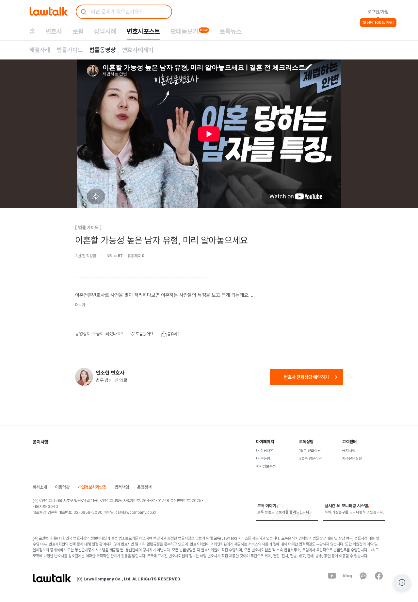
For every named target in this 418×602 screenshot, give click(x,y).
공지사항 (348, 450)
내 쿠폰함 (263, 458)
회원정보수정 (266, 466)
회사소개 (40, 487)
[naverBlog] (347, 575)
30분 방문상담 (310, 458)
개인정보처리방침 (92, 487)
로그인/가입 (378, 11)
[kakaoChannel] (363, 575)
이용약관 (62, 487)
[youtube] (331, 575)
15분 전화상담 (310, 450)
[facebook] (378, 575)
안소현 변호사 (110, 373)
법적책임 (122, 487)
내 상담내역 (264, 450)
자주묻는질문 (352, 458)
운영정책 (144, 487)
